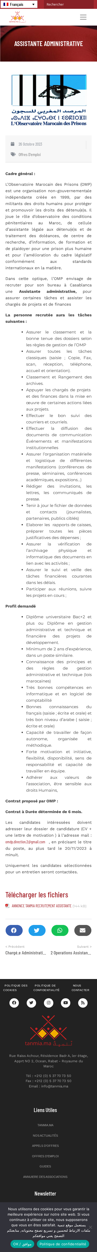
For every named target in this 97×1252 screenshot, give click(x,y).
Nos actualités (45, 1135)
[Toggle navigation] (83, 17)
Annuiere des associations (45, 1176)
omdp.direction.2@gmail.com (25, 841)
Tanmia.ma (45, 1125)
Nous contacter (80, 988)
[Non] (90, 1227)
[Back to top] (74, 1235)
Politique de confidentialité (46, 988)
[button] (14, 930)
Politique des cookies (15, 988)
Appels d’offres (45, 1145)
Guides (45, 1166)
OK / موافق (22, 1244)
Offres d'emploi (30, 154)
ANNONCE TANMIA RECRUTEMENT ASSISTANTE (41, 905)
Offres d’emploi (45, 1156)
